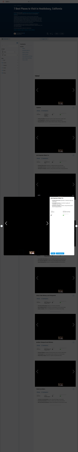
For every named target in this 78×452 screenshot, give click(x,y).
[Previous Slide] (6, 223)
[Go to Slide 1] (21, 252)
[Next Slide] (47, 223)
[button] (27, 223)
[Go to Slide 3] (32, 253)
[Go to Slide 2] (26, 252)
